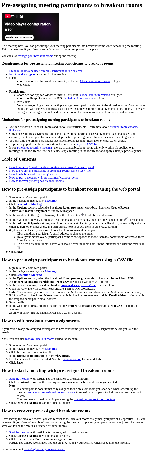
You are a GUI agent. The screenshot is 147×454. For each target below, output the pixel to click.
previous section (71, 359)
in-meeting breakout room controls (94, 399)
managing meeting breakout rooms (44, 449)
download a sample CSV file (78, 285)
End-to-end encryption (22, 74)
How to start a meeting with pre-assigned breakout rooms (43, 177)
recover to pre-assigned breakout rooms (51, 392)
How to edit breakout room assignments (33, 174)
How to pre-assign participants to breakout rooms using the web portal (51, 167)
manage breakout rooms (39, 338)
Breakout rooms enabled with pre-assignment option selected (45, 70)
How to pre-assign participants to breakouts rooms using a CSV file (50, 170)
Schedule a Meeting (29, 204)
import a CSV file (87, 144)
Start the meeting (19, 378)
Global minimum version (95, 81)
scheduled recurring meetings (34, 147)
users (48, 292)
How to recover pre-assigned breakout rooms (36, 181)
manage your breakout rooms (35, 56)
